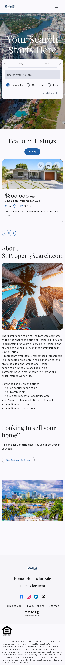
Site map (54, 605)
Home (19, 578)
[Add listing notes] (49, 165)
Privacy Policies (35, 605)
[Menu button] (57, 6)
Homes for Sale (38, 578)
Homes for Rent (32, 585)
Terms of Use (14, 605)
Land (56, 84)
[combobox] (33, 76)
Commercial (38, 84)
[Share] (57, 165)
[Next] (12, 233)
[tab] (21, 63)
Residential (18, 84)
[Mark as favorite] (41, 165)
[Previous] (5, 233)
